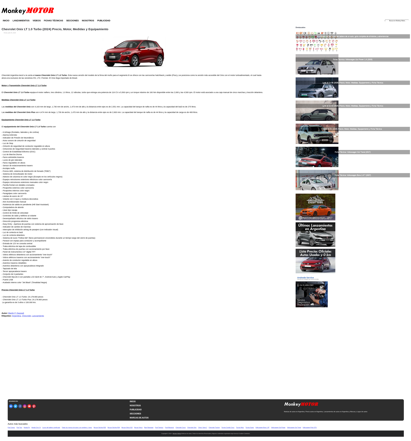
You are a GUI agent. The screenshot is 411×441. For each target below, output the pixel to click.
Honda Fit (27, 427)
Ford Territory (159, 427)
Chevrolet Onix (192, 427)
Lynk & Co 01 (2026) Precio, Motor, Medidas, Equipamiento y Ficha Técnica (352, 106)
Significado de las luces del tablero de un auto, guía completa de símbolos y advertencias (353, 36)
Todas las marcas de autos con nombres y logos (77, 427)
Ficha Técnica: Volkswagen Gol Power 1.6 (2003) (352, 59)
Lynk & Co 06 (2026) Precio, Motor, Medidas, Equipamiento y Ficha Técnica (352, 83)
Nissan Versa (138, 427)
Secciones (72, 20)
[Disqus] (134, 362)
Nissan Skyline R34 (114, 427)
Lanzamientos (21, 20)
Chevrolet (26, 316)
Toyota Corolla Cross (227, 427)
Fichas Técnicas (53, 20)
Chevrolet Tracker (214, 427)
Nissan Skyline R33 (100, 427)
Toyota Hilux (240, 427)
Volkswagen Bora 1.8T (262, 427)
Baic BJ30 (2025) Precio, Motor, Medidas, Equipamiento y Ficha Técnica (353, 129)
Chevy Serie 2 (202, 427)
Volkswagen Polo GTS (310, 427)
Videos (37, 20)
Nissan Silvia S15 (127, 427)
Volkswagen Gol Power (278, 427)
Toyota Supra (250, 427)
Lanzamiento (38, 316)
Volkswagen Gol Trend (294, 427)
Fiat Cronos (11, 427)
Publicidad (103, 20)
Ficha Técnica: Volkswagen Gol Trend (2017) (353, 152)
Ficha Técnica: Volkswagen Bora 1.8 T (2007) (353, 175)
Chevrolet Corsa (181, 427)
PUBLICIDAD (136, 409)
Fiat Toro (19, 427)
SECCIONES (135, 413)
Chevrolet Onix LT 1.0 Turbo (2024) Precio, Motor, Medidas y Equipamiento (55, 29)
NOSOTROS (135, 405)
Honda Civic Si (36, 427)
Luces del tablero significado (51, 427)
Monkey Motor (177, 433)
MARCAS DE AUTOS (139, 417)
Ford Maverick (169, 427)
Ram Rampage (148, 427)
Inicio (6, 20)
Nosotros (88, 20)
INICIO (133, 401)
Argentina (16, 316)
